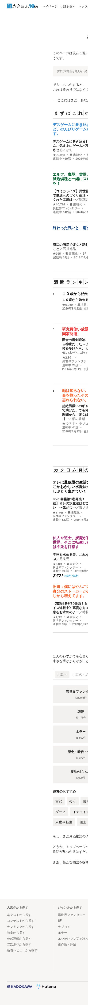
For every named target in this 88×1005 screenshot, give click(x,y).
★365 (57, 253)
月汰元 (64, 558)
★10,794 (59, 204)
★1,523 (57, 617)
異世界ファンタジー (66, 208)
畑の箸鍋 (78, 418)
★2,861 (67, 357)
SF (84, 253)
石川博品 (69, 248)
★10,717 (68, 423)
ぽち (69, 149)
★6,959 (67, 304)
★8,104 (57, 564)
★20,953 (59, 155)
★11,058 (58, 512)
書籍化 (77, 155)
